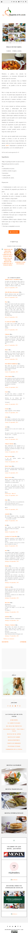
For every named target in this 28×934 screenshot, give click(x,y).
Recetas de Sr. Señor (14, 734)
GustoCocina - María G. (10, 493)
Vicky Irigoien (8, 376)
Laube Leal (7, 587)
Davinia (7, 566)
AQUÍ (7, 145)
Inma (6, 500)
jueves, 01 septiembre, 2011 (11, 287)
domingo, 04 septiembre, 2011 (12, 561)
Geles (6, 417)
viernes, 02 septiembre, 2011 (11, 372)
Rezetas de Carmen (14, 737)
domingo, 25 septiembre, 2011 (12, 636)
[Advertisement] (7, 658)
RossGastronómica (14, 740)
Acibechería (14, 720)
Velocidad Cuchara (14, 746)
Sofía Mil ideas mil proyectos (12, 292)
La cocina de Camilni (10, 321)
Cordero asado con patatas (20, 263)
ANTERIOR (23, 642)
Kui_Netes (7, 602)
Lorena (6, 408)
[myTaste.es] (14, 914)
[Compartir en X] (13, 241)
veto (6, 427)
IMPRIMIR (15, 232)
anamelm (7, 514)
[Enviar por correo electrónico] (17, 241)
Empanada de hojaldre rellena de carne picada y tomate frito (8, 261)
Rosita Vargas (8, 466)
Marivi (6, 349)
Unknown (7, 334)
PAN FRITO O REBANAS (11, 364)
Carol (6, 392)
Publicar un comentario (9, 638)
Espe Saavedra (8, 456)
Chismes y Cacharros (10, 625)
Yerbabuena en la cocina (14, 749)
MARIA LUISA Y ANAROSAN (12, 279)
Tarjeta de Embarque (14, 743)
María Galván (8, 477)
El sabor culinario (14, 723)
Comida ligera (17, 51)
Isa (5, 525)
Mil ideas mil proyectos (14, 726)
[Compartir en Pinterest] (15, 241)
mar (6, 550)
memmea (7, 616)
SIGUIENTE (5, 642)
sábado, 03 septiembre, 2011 (11, 520)
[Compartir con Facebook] (11, 241)
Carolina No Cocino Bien (11, 536)
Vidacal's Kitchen (9, 444)
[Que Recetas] (14, 879)
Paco (6, 302)
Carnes (8, 51)
